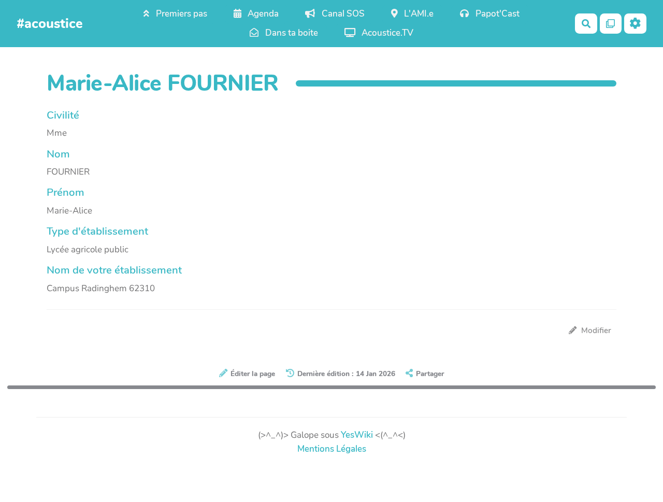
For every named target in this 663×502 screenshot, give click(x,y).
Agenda (262, 14)
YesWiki (357, 435)
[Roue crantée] (635, 23)
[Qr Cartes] (611, 23)
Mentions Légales (331, 449)
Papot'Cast (496, 14)
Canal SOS (342, 14)
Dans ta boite (290, 33)
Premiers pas (180, 14)
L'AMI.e (418, 14)
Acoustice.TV (386, 33)
